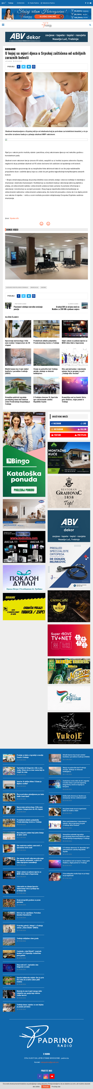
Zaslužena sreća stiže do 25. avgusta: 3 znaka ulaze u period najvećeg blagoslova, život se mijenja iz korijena (76, 783)
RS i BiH (8, 49)
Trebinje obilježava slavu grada (27, 938)
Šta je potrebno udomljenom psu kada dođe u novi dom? (30, 795)
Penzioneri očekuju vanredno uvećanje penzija (28, 308)
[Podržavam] (41, 224)
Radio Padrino (34, 3)
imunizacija (34, 287)
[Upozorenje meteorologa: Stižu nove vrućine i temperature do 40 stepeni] (9, 810)
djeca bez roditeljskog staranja (17, 287)
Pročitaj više (56, 1086)
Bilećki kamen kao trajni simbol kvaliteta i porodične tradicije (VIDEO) (16, 371)
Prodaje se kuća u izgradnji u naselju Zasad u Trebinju (30, 756)
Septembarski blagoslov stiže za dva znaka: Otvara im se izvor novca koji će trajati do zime (30, 770)
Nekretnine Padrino (48, 3)
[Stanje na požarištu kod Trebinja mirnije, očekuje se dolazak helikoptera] (55, 771)
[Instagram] (45, 1076)
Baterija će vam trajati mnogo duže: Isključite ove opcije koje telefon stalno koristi (29, 993)
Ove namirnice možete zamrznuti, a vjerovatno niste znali (29, 846)
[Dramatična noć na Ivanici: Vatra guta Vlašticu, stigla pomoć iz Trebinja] (55, 864)
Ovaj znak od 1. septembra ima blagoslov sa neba (27, 965)
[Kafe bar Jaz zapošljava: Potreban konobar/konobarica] (9, 916)
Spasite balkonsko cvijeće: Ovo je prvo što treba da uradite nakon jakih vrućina (30, 979)
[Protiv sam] (48, 224)
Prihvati (46, 1087)
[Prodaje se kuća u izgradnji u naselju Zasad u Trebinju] (9, 758)
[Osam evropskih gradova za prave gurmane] (9, 903)
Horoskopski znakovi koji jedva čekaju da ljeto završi (30, 833)
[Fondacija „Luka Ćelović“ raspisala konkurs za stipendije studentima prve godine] (9, 954)
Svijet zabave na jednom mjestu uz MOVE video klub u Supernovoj (74, 341)
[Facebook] (39, 1076)
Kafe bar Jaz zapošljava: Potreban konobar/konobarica (29, 913)
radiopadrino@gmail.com (50, 1062)
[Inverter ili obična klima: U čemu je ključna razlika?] (9, 784)
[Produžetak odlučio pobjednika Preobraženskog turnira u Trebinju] (9, 823)
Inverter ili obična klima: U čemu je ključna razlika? (29, 782)
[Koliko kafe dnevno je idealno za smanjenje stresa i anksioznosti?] (55, 799)
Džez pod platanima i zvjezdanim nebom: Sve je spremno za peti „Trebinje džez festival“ (74, 371)
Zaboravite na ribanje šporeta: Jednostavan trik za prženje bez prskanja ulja (28, 888)
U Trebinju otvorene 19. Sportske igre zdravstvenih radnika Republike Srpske (45, 399)
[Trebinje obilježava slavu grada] (9, 941)
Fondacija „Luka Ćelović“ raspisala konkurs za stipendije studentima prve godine (29, 953)
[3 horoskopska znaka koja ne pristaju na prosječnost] (55, 877)
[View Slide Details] (46, 37)
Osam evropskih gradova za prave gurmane (28, 901)
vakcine (43, 287)
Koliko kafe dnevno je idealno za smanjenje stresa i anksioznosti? (74, 797)
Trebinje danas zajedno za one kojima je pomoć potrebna (30, 1005)
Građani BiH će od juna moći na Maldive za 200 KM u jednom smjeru (65, 308)
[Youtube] (52, 1076)
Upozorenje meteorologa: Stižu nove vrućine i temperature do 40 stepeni (17, 342)
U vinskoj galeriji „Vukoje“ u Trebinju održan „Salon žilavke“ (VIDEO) (30, 926)
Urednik (9, 61)
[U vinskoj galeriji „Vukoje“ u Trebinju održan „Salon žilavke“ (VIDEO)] (9, 929)
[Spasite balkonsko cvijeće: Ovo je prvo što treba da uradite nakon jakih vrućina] (9, 981)
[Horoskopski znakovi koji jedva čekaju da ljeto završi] (9, 836)
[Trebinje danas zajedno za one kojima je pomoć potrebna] (9, 1008)
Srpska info (14, 218)
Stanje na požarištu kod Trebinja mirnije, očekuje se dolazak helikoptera (45, 371)
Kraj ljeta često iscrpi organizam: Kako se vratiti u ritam (75, 809)
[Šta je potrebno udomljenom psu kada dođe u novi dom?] (9, 797)
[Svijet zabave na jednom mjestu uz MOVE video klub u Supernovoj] (9, 875)
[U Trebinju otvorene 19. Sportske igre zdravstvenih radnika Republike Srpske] (55, 851)
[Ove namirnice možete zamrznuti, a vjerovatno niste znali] (9, 848)
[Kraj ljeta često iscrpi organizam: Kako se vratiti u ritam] (55, 812)
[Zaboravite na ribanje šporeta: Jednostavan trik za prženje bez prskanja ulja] (9, 889)
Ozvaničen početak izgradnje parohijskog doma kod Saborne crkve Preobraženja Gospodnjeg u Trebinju (17, 400)
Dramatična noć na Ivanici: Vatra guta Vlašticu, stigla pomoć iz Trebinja (74, 399)
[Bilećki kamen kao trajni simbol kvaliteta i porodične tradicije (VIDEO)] (55, 758)
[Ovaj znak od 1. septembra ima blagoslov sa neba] (9, 968)
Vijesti (13, 49)
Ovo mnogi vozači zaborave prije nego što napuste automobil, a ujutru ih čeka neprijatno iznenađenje (30, 860)
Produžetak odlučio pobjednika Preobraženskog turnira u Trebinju (46, 341)
